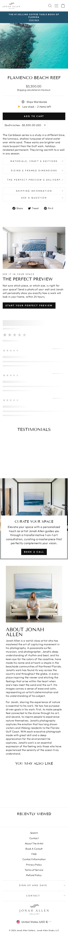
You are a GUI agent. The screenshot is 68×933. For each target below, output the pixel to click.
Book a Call (34, 552)
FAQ (33, 853)
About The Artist (34, 843)
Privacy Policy (34, 864)
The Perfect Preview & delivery (34, 179)
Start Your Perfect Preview (29, 305)
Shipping (21, 89)
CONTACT (33, 895)
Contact (34, 838)
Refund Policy (34, 875)
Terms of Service (34, 869)
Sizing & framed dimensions (34, 170)
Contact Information (34, 859)
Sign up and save (33, 885)
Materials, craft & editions (34, 161)
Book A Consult (34, 848)
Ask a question (34, 197)
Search (34, 832)
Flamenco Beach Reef (14, 791)
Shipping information (34, 191)
